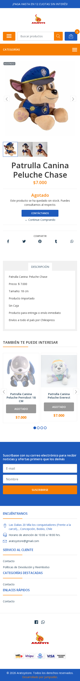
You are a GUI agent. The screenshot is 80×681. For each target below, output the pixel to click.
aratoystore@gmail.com (24, 541)
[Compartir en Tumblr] (56, 241)
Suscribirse (40, 490)
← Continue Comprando (40, 220)
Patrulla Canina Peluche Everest (59, 395)
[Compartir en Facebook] (8, 241)
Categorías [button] (11, 49)
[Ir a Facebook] (36, 622)
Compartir (40, 236)
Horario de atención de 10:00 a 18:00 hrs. (34, 535)
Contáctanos (40, 213)
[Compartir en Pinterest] (40, 241)
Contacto (9, 561)
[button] (35, 427)
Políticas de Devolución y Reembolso (26, 567)
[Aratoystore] (38, 20)
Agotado (21, 409)
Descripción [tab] (40, 267)
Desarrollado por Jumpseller (39, 677)
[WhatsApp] (42, 622)
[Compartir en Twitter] (24, 241)
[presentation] (7, 99)
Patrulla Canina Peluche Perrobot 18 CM (21, 397)
